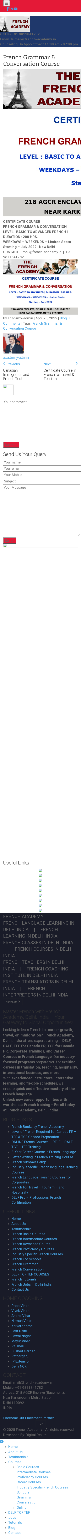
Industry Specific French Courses (37, 1254)
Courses (14, 1462)
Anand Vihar (20, 1316)
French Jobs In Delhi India (31, 1284)
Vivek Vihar (20, 1311)
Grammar (24, 1497)
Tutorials (15, 1522)
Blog (63, 318)
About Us (18, 1224)
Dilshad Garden (23, 1351)
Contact (14, 1533)
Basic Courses (28, 1467)
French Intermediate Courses (34, 1239)
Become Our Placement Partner (28, 1418)
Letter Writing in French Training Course (42, 1157)
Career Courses (29, 1482)
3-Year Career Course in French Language (43, 1152)
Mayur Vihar (20, 1341)
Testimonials (21, 1229)
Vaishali (17, 1346)
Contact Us (20, 1289)
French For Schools (26, 1259)
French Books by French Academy (37, 1127)
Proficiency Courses (32, 1477)
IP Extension (21, 1361)
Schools (23, 1492)
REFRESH (12, 1001)
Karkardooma (22, 1326)
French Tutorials (24, 1279)
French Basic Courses (28, 1234)
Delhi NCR (19, 1366)
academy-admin (16, 357)
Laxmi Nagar (21, 1336)
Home (16, 1219)
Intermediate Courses (34, 1472)
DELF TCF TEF (19, 1512)
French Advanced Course (30, 1244)
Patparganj (19, 1356)
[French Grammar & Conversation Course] (15, 23)
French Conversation (27, 1269)
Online (21, 1507)
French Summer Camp (28, 1162)
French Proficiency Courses (32, 1249)
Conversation (27, 1502)
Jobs (12, 1517)
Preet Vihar (20, 1306)
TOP (40, 1423)
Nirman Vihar (21, 1321)
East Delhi (19, 1331)
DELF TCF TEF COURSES (30, 1274)
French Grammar (24, 1264)
